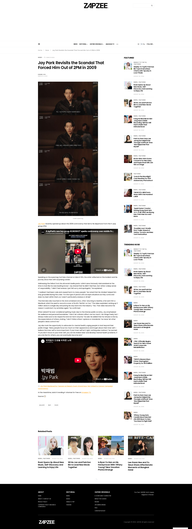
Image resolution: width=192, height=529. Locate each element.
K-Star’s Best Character (103, 496)
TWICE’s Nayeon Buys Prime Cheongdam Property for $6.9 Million (143, 361)
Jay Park (41, 224)
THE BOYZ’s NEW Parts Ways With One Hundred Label (143, 194)
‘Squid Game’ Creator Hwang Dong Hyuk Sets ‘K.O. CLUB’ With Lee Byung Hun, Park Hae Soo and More (144, 212)
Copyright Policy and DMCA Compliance (47, 505)
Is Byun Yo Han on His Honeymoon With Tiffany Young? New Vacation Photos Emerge (143, 308)
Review (97, 502)
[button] (39, 44)
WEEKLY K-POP (70, 502)
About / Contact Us (44, 499)
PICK (96, 508)
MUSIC (68, 499)
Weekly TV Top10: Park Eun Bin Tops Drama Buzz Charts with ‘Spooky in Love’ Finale (144, 70)
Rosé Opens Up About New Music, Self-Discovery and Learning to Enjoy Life (143, 88)
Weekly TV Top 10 (140, 62)
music (56, 405)
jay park (41, 405)
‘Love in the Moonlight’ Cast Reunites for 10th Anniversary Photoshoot (143, 178)
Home (40, 50)
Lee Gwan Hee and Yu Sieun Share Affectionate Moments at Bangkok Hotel (143, 326)
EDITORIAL (70, 492)
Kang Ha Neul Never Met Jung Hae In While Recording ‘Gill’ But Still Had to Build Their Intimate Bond (143, 123)
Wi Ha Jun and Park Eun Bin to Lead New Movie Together (143, 105)
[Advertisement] (96, 26)
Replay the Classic (101, 499)
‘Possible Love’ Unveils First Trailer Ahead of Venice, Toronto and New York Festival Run (143, 231)
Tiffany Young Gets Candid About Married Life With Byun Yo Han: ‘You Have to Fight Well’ (143, 418)
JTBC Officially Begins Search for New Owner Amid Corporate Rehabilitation (142, 344)
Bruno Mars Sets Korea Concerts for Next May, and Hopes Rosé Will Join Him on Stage (143, 161)
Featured (137, 64)
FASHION (68, 505)
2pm (49, 405)
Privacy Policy (42, 502)
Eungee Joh (42, 74)
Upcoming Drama (100, 505)
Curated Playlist (100, 511)
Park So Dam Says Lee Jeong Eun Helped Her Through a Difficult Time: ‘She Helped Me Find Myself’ (143, 142)
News (47, 50)
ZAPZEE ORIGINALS (102, 492)
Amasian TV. (86, 392)
